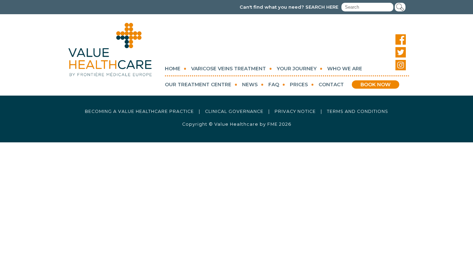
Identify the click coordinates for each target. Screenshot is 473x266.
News (250, 84)
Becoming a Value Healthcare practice (139, 111)
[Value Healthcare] (110, 49)
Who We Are (344, 68)
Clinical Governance (234, 111)
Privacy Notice (295, 111)
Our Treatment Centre (198, 84)
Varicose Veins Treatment (228, 68)
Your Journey (296, 68)
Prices (299, 84)
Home (172, 68)
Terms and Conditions (357, 111)
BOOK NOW (375, 84)
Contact (331, 84)
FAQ (273, 84)
